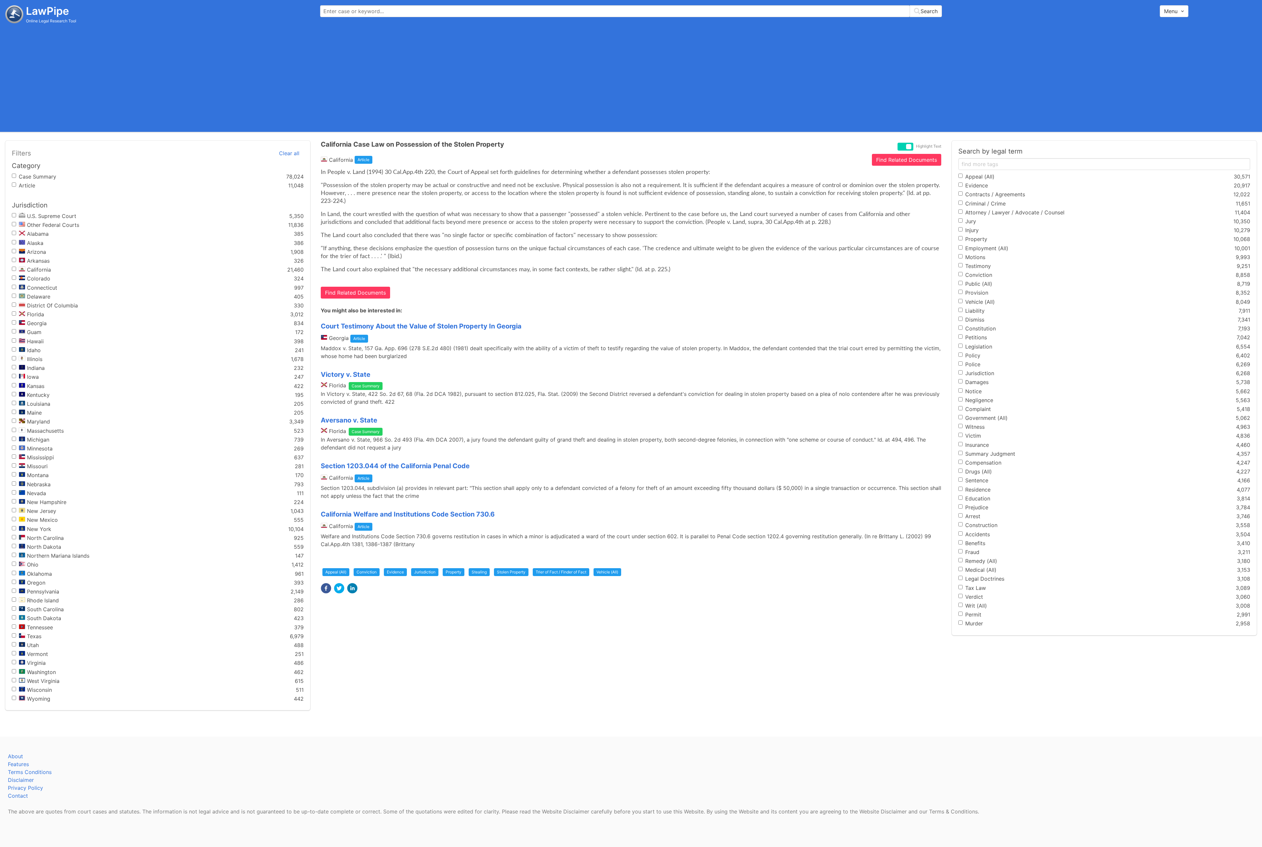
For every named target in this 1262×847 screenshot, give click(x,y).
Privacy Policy (25, 788)
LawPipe (47, 11)
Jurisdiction (424, 571)
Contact (18, 795)
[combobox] (631, 11)
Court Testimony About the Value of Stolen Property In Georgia (421, 326)
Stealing (479, 571)
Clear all (289, 153)
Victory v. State (345, 374)
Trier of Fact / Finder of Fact (561, 571)
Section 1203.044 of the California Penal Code (395, 466)
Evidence (395, 571)
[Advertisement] (631, 77)
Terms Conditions (30, 772)
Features (18, 764)
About (15, 756)
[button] (326, 588)
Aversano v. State (349, 420)
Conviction (367, 571)
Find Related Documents (906, 160)
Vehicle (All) (607, 571)
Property (453, 571)
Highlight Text (928, 146)
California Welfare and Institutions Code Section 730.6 (408, 514)
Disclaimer (21, 780)
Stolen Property (511, 571)
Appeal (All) (335, 571)
